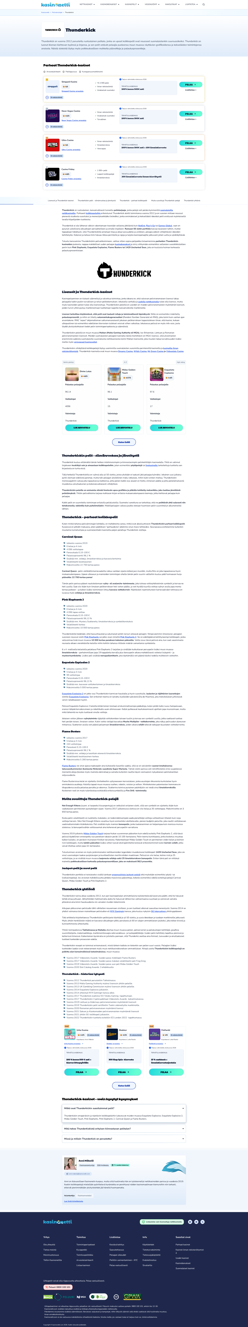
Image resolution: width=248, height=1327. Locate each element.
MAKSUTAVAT (171, 4)
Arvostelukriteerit (84, 1260)
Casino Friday (67, 169)
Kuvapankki (81, 1249)
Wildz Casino (140, 351)
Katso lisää (124, 442)
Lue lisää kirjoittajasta (73, 1201)
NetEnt (141, 225)
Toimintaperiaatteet (85, 1244)
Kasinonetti (45, 12)
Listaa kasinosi (83, 1265)
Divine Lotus (85, 371)
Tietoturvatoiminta (151, 1249)
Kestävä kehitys (117, 1244)
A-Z (125, 362)
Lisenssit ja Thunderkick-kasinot (61, 200)
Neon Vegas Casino (71, 111)
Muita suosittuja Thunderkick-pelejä (165, 200)
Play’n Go (150, 225)
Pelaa (189, 84)
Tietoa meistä (49, 1249)
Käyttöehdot (148, 1244)
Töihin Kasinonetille (52, 1260)
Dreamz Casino (125, 351)
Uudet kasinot (182, 1258)
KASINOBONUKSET (108, 4)
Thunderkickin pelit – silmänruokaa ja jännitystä (97, 200)
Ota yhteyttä (49, 1244)
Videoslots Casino (175, 351)
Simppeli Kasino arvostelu (72, 91)
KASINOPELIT (131, 4)
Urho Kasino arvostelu (72, 1044)
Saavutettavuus (117, 1249)
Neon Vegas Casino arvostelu (74, 120)
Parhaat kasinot (183, 1244)
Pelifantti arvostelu (156, 1044)
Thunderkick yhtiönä (192, 200)
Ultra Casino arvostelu (71, 150)
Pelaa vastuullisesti (119, 1265)
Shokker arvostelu (113, 1044)
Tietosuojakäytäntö (151, 1255)
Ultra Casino (67, 140)
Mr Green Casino (156, 351)
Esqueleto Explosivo (169, 371)
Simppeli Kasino (69, 81)
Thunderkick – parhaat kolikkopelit (133, 200)
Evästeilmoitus (149, 1260)
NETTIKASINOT (86, 4)
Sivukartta (147, 1265)
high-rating (181, 362)
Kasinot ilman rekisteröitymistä (190, 1251)
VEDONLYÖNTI (151, 4)
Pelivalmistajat (57, 12)
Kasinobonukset (183, 1263)
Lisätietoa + (190, 90)
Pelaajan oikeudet (118, 1255)
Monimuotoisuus (51, 1255)
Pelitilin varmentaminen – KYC (124, 1260)
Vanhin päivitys (68, 362)
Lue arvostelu (82, 427)
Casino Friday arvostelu (71, 179)
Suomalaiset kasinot (185, 1268)
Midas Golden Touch (128, 371)
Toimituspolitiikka (84, 1255)
